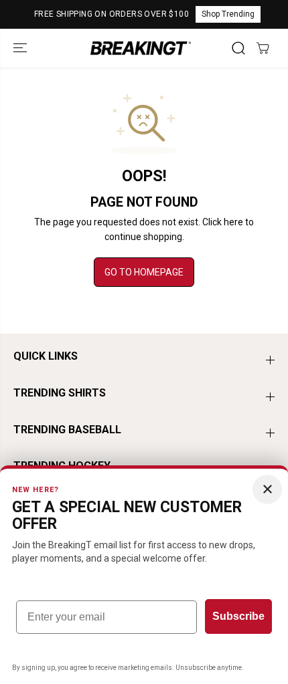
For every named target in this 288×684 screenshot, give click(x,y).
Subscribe (238, 616)
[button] (21, 48)
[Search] (238, 48)
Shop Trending (228, 14)
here (233, 222)
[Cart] (262, 48)
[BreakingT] (140, 48)
